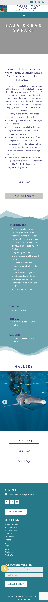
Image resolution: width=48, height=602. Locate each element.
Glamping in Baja (24, 440)
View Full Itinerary (24, 195)
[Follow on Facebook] (7, 502)
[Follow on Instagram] (12, 502)
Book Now (24, 181)
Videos (8, 542)
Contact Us (9, 552)
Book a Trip (10, 555)
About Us (9, 533)
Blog (7, 549)
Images (8, 539)
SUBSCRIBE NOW (15, 583)
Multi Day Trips (11, 527)
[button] (4, 568)
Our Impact (9, 536)
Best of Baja (24, 461)
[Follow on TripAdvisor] (17, 502)
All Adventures (11, 530)
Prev (4, 401)
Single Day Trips (12, 524)
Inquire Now (16, 511)
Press (7, 545)
